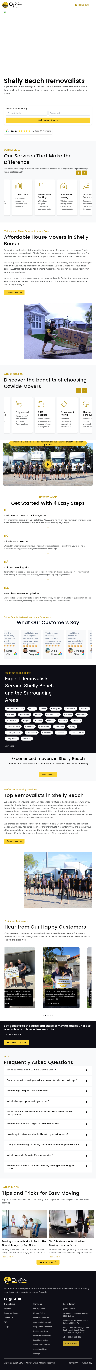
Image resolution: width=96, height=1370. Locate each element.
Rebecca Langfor (89, 652)
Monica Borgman (22, 652)
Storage (36, 1354)
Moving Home (39, 1309)
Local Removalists (40, 1340)
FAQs (6, 1322)
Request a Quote (14, 292)
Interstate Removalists (42, 1336)
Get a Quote (47, 774)
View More (9, 746)
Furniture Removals (41, 1318)
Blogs (6, 1327)
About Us (8, 1309)
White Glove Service (41, 1345)
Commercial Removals (42, 1322)
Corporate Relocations (42, 1327)
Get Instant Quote (48, 120)
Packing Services (40, 1331)
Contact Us (8, 1318)
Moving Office (39, 1313)
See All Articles (46, 1262)
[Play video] (48, 464)
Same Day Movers (40, 1349)
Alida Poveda (44, 652)
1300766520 (70, 1309)
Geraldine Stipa (67, 652)
